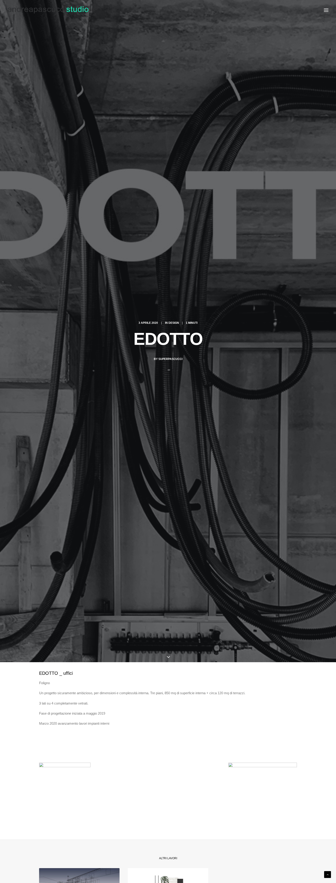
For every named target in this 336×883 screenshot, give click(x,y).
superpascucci (170, 359)
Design (173, 322)
